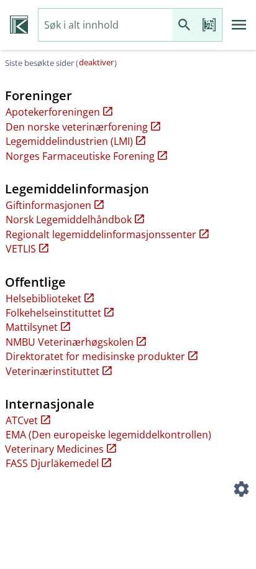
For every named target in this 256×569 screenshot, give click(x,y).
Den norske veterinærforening (77, 127)
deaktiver (96, 62)
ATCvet (22, 420)
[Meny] (239, 24)
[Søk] (184, 25)
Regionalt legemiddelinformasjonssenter (101, 234)
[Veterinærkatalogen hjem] (18, 24)
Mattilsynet (32, 327)
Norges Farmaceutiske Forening (80, 156)
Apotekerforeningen (53, 112)
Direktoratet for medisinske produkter (95, 356)
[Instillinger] (241, 491)
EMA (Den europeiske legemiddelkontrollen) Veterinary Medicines (108, 442)
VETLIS (21, 249)
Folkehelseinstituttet (53, 313)
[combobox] (105, 25)
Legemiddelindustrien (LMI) (69, 141)
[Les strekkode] (209, 25)
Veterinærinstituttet (52, 371)
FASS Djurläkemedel (52, 463)
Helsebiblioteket (43, 298)
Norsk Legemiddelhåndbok (69, 219)
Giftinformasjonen (48, 205)
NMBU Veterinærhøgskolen (70, 342)
